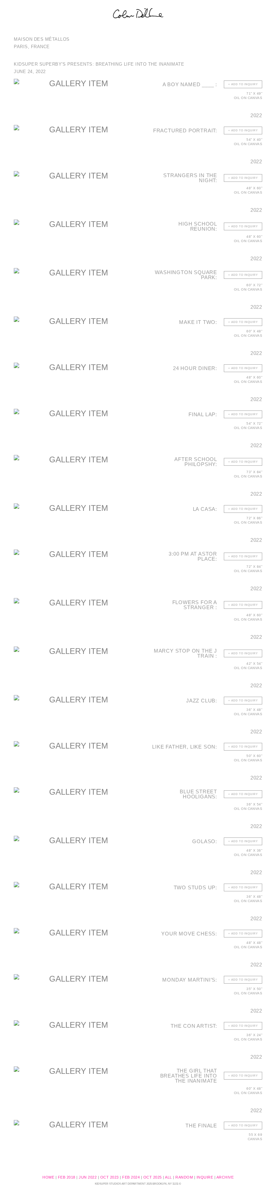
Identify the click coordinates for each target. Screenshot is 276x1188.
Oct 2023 (109, 1177)
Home (48, 1177)
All (168, 1177)
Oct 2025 (152, 1177)
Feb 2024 (131, 1177)
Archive (225, 1177)
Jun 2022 (88, 1177)
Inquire (205, 1177)
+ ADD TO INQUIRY (243, 84)
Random (184, 1177)
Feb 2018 (66, 1177)
